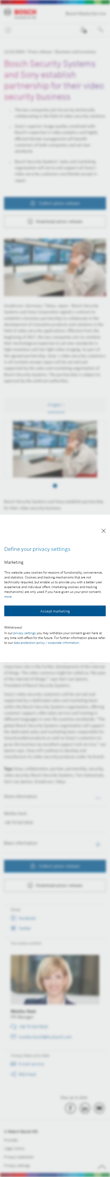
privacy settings (24, 633)
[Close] (103, 532)
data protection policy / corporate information (46, 643)
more (8, 597)
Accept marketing (55, 611)
